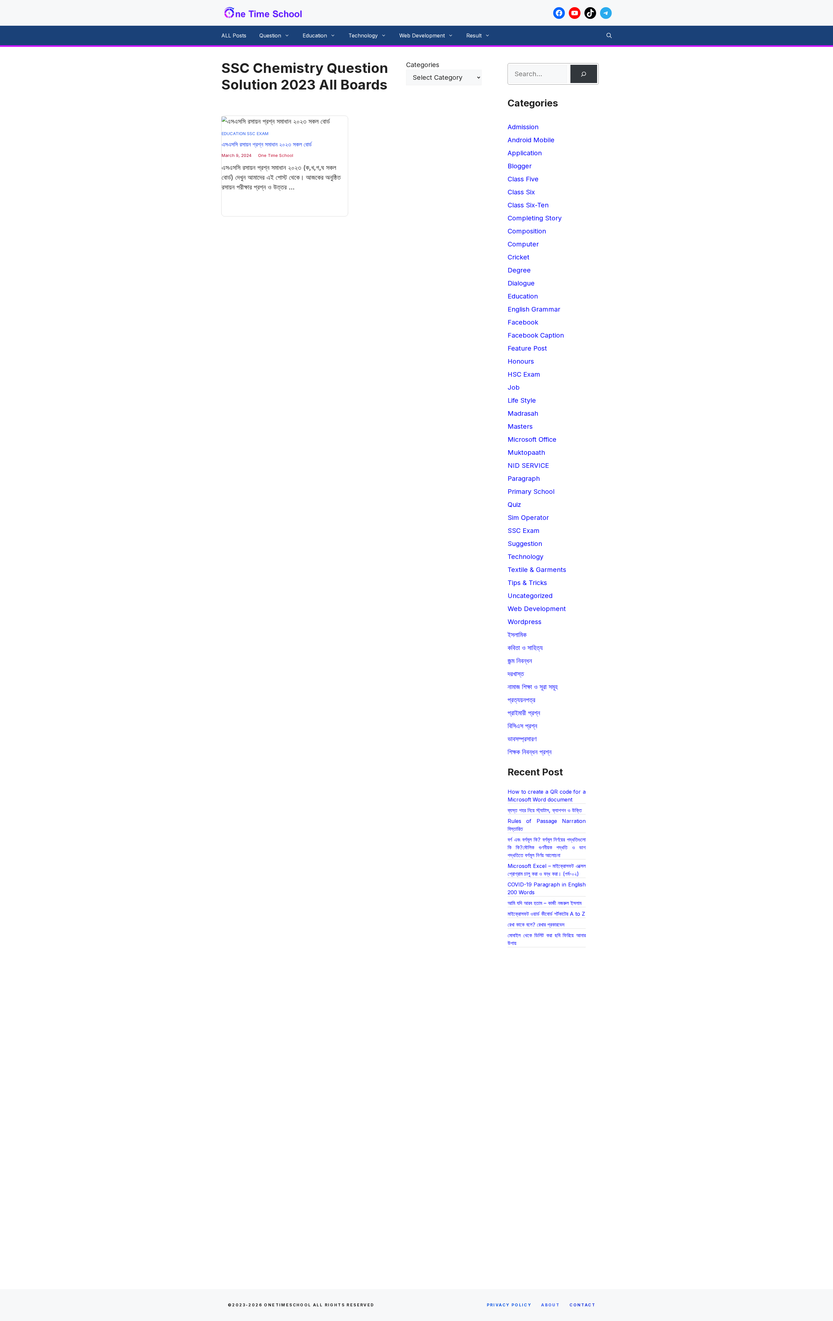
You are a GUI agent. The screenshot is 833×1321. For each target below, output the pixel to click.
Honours (521, 361)
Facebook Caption (536, 335)
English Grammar (534, 309)
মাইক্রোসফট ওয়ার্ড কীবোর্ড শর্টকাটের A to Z (546, 914)
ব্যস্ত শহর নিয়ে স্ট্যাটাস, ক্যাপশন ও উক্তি (545, 810)
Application (525, 153)
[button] (609, 35)
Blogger (520, 166)
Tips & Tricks (527, 583)
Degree (519, 270)
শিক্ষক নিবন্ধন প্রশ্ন (530, 752)
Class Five (523, 179)
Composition (527, 231)
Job (514, 387)
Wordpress (524, 622)
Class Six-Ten (528, 205)
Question (270, 35)
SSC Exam (257, 133)
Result (474, 35)
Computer (523, 244)
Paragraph (524, 478)
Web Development (422, 35)
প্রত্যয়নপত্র (521, 700)
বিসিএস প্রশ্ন (522, 726)
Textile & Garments (537, 570)
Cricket (518, 257)
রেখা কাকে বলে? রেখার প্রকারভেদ (536, 924)
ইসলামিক (517, 635)
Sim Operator (528, 517)
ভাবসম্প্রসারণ (522, 739)
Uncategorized (530, 596)
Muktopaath (526, 452)
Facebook (523, 322)
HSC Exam (524, 374)
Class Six (521, 192)
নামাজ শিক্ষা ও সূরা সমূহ (533, 687)
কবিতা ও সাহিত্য (525, 648)
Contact (582, 1304)
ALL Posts (233, 35)
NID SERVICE (528, 465)
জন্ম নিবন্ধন (520, 661)
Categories (422, 65)
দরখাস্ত (516, 674)
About (550, 1304)
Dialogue (521, 283)
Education (315, 35)
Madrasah (523, 413)
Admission (523, 127)
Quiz (514, 504)
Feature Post (527, 348)
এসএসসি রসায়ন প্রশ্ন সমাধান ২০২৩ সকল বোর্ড (267, 144)
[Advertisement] (553, 1084)
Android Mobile (531, 140)
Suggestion (525, 544)
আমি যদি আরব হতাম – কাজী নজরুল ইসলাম (544, 903)
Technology (363, 35)
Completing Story (535, 218)
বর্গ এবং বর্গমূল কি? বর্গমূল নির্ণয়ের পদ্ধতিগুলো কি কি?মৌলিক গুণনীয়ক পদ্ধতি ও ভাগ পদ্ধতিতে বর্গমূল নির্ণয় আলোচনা (547, 847)
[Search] (583, 74)
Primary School (531, 491)
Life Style (522, 400)
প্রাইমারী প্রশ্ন (524, 713)
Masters (520, 426)
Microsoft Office (532, 439)
